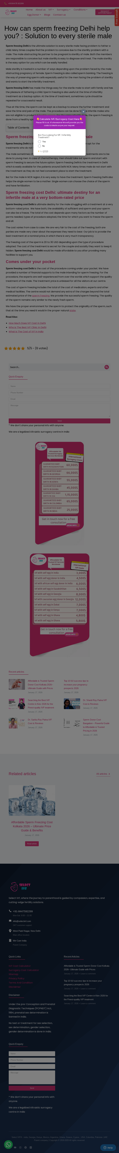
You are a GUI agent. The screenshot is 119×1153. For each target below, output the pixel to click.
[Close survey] (83, 111)
